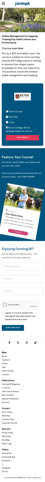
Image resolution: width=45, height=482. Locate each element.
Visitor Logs (7, 444)
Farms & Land (7, 371)
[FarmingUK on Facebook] (9, 343)
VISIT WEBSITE (22, 138)
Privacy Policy (7, 433)
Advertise (6, 416)
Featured (5, 360)
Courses (5, 375)
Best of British (8, 395)
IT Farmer (6, 388)
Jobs (4, 367)
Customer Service (9, 423)
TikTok (5, 472)
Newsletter (7, 453)
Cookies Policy (8, 419)
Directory (6, 402)
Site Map (5, 440)
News (4, 356)
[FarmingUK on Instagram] (27, 343)
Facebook (6, 461)
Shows (5, 364)
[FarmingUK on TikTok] (35, 343)
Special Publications (10, 399)
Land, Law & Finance (10, 392)
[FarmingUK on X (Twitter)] (18, 343)
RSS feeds (6, 436)
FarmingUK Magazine (11, 384)
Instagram (6, 468)
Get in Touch (7, 412)
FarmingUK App (8, 457)
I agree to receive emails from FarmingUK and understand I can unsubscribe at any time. (20, 316)
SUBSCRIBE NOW (13, 328)
